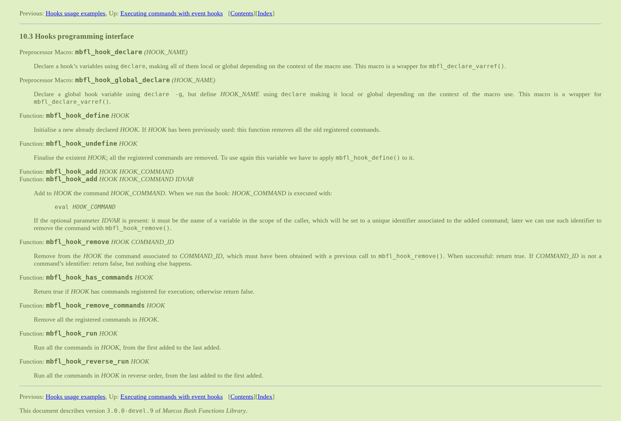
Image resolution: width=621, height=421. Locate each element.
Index (265, 13)
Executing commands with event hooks (171, 13)
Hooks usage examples (75, 13)
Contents (241, 13)
